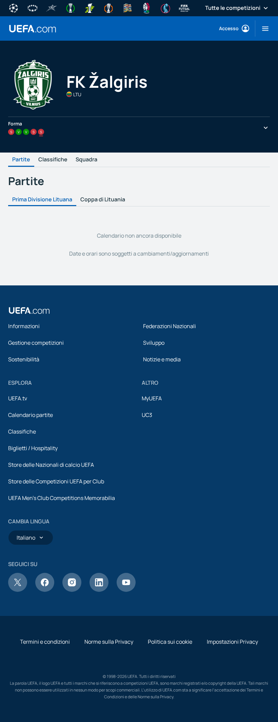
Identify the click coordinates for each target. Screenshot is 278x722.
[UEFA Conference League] (70, 7)
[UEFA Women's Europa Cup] (89, 7)
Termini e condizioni (45, 641)
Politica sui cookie (170, 641)
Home (32, 29)
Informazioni (24, 326)
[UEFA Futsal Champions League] (51, 7)
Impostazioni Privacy (232, 641)
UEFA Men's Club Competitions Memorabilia (61, 498)
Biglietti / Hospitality (33, 448)
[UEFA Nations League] (127, 7)
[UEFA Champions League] (13, 7)
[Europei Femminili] (165, 7)
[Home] (29, 310)
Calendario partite (30, 415)
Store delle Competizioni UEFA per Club (56, 481)
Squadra (86, 160)
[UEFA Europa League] (108, 7)
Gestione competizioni (36, 342)
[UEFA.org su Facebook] (44, 590)
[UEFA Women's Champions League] (32, 7)
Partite (21, 160)
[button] (262, 28)
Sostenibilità (23, 359)
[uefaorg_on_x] (17, 590)
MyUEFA (152, 398)
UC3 (147, 415)
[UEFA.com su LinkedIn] (99, 590)
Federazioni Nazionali (169, 326)
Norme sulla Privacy (108, 641)
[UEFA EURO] (146, 7)
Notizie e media (162, 359)
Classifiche (52, 160)
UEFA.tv (17, 398)
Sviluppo (153, 342)
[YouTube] (126, 590)
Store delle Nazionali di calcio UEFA (51, 464)
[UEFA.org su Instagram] (71, 590)
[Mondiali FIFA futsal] (184, 7)
